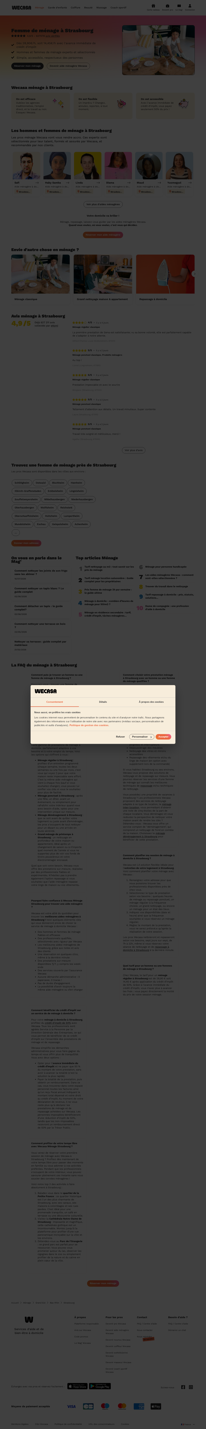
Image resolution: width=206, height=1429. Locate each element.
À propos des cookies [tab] (151, 701)
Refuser (120, 736)
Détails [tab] (103, 701)
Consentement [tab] (54, 701)
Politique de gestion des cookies (89, 725)
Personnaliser (140, 736)
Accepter (163, 736)
